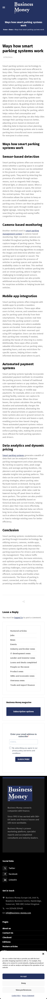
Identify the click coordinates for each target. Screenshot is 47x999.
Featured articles (18, 631)
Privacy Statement (28, 996)
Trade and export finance (22, 685)
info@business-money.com (18, 913)
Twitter (12, 868)
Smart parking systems (13, 455)
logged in (18, 617)
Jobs (12, 635)
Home (5, 29)
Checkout (7, 937)
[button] (43, 954)
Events (13, 644)
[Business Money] (23, 7)
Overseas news (17, 680)
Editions (7, 942)
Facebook (13, 874)
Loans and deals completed (23, 662)
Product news (16, 671)
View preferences (23, 990)
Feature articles (10, 946)
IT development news (20, 653)
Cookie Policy (16, 996)
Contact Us (8, 933)
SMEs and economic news (22, 676)
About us (7, 928)
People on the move (19, 667)
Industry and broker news (22, 649)
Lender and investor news (22, 658)
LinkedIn (13, 880)
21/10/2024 (8, 57)
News (11, 29)
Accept (23, 976)
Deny (23, 983)
